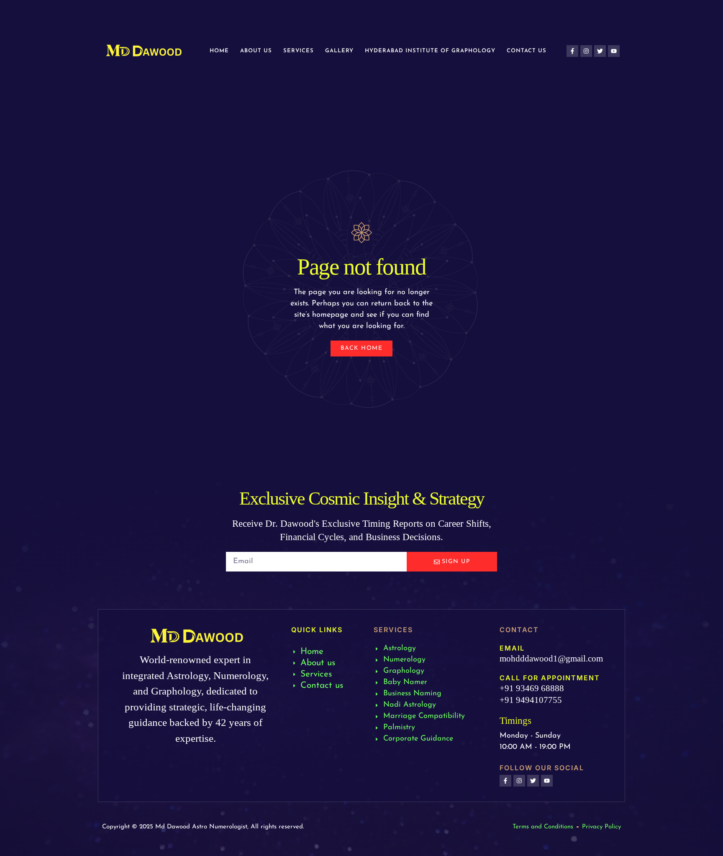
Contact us (526, 51)
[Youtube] (614, 51)
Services (298, 51)
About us (256, 51)
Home (219, 51)
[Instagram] (586, 51)
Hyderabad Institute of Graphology (430, 51)
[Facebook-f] (572, 51)
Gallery (339, 51)
